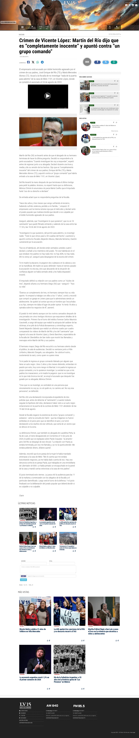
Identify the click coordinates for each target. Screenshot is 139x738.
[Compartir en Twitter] (33, 63)
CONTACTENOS (24, 710)
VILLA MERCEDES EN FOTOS (8, 22)
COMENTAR (23, 579)
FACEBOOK (23, 713)
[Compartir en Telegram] (42, 63)
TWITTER (23, 715)
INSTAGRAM (23, 718)
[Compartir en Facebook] (28, 63)
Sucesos (21, 34)
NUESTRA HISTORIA (23, 720)
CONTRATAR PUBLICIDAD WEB (25, 722)
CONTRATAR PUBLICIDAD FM (79, 718)
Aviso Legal (132, 732)
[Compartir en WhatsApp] (37, 63)
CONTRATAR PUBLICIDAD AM (52, 718)
